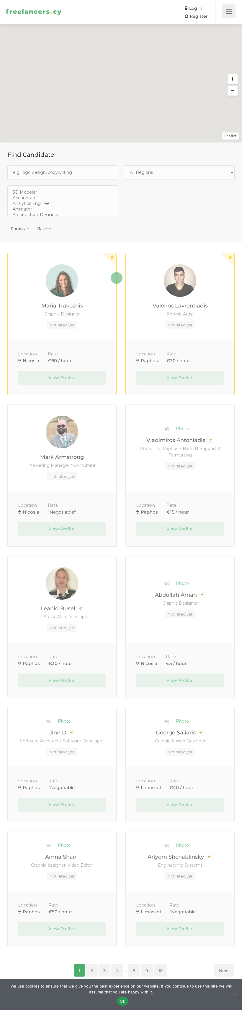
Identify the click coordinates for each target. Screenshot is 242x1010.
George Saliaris (176, 732)
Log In (195, 8)
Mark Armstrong (62, 457)
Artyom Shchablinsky (176, 857)
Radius (18, 228)
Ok (122, 1001)
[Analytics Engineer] (62, 203)
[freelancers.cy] (33, 4)
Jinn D (58, 732)
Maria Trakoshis (62, 305)
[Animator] (62, 209)
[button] (233, 79)
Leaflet (230, 136)
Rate (42, 228)
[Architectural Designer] (62, 215)
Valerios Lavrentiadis (180, 305)
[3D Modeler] (62, 192)
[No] (235, 994)
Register (198, 16)
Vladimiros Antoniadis (176, 440)
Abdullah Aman (176, 595)
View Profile (61, 377)
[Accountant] (62, 198)
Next (224, 970)
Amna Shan (61, 857)
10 (160, 970)
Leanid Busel (58, 608)
